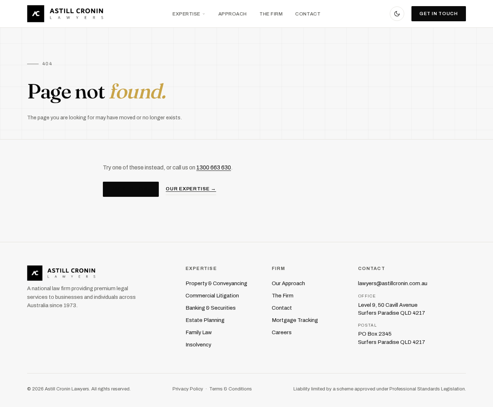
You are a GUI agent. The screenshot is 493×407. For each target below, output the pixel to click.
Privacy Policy (188, 388)
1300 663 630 (213, 167)
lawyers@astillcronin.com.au (392, 283)
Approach (232, 14)
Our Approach (288, 283)
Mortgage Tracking (295, 320)
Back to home (131, 188)
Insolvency (198, 345)
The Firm (271, 14)
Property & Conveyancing (216, 283)
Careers (282, 332)
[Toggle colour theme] (397, 13)
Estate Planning (205, 320)
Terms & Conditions (230, 388)
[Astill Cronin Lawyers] (99, 273)
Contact (307, 14)
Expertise (186, 14)
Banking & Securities (211, 308)
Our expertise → (191, 188)
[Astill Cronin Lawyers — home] (65, 13)
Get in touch (438, 13)
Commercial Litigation (212, 295)
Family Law (199, 332)
